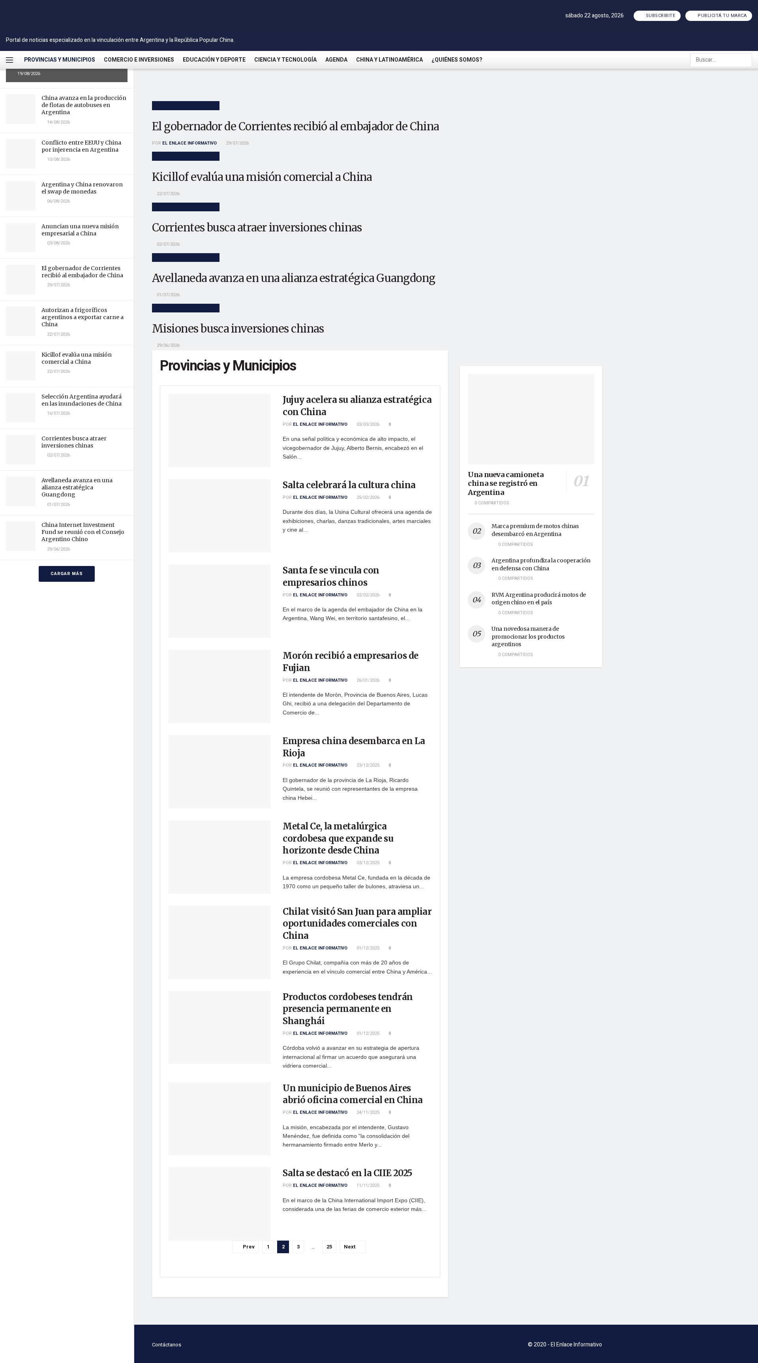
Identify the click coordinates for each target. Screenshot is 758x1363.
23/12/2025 (367, 765)
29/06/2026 (168, 345)
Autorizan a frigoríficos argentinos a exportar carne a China (82, 317)
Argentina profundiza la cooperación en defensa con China (541, 564)
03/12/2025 (367, 862)
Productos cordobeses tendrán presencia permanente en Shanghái (348, 1009)
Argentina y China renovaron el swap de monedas (82, 188)
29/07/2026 (237, 143)
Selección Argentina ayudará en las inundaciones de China (81, 400)
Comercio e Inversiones (139, 60)
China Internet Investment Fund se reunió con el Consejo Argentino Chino (82, 532)
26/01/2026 (367, 680)
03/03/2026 (367, 424)
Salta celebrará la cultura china (349, 485)
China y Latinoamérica (389, 60)
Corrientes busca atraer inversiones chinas (74, 442)
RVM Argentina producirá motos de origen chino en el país (539, 598)
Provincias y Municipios (59, 60)
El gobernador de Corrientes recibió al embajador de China (82, 272)
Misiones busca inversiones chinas (238, 328)
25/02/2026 (367, 497)
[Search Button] (745, 60)
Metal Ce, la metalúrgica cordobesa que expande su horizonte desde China (338, 838)
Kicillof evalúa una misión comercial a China (76, 358)
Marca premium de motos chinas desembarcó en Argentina (535, 530)
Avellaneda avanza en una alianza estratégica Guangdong (77, 487)
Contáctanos (166, 1344)
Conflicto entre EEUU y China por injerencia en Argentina (81, 146)
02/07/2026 (168, 244)
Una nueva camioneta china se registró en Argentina (505, 483)
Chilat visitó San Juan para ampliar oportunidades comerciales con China (357, 924)
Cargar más (67, 573)
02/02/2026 (367, 595)
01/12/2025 (367, 948)
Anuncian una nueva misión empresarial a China (80, 230)
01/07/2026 (168, 294)
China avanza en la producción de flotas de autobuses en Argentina (83, 105)
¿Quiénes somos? (457, 60)
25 (329, 1246)
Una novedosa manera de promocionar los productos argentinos (528, 636)
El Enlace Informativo (189, 143)
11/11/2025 (367, 1185)
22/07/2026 (168, 193)
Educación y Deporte (214, 60)
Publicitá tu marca (721, 15)
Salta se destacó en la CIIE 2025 (348, 1173)
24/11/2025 (367, 1112)
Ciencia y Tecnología (285, 60)
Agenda (336, 60)
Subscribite (659, 15)
